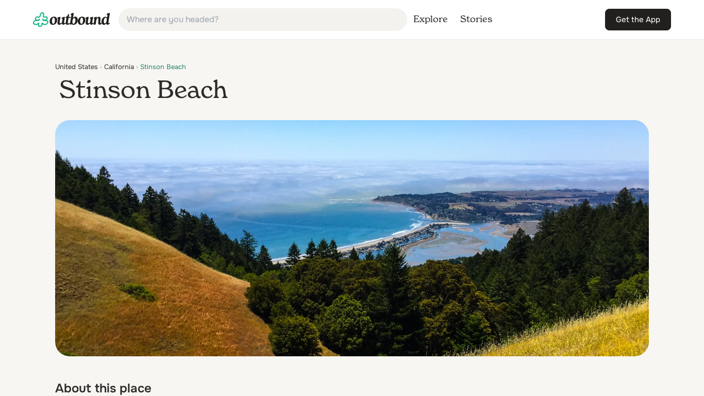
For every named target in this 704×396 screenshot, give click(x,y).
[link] (71, 19)
